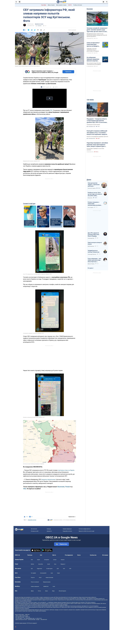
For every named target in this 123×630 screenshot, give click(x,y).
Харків (38, 559)
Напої (40, 577)
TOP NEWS (90, 100)
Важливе (90, 9)
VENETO (70, 5)
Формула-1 (63, 564)
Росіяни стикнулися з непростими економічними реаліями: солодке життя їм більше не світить (94, 203)
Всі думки (90, 268)
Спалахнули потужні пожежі (93, 124)
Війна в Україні (51, 5)
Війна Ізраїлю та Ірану (61, 5)
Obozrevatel (60, 486)
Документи (49, 531)
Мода (53, 590)
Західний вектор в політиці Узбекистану (93, 251)
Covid (54, 586)
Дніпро (54, 559)
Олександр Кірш (91, 238)
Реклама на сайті (34, 531)
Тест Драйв (33, 573)
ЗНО (64, 568)
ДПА (58, 568)
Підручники (39, 568)
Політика (29, 555)
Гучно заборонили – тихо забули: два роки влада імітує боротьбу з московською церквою (94, 260)
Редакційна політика (32, 519)
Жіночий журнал (62, 590)
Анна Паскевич (30, 24)
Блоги (79, 555)
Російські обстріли (77, 5)
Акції (52, 573)
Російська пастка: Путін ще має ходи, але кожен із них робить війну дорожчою (95, 194)
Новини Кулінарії (49, 577)
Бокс (55, 564)
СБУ (51, 110)
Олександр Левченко (92, 254)
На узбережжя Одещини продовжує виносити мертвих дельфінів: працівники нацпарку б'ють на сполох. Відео (93, 59)
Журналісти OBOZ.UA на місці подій (86, 531)
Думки (89, 179)
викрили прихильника (48, 479)
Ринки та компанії (35, 581)
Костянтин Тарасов (92, 188)
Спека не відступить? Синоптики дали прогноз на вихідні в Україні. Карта (93, 44)
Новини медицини (35, 586)
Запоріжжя (46, 559)
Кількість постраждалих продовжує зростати (97, 136)
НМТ (70, 568)
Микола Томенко (91, 263)
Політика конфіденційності (84, 528)
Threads (67, 486)
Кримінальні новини (39, 24)
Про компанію (34, 528)
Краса (46, 590)
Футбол (32, 564)
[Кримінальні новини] (50, 520)
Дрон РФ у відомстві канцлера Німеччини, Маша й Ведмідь (93, 234)
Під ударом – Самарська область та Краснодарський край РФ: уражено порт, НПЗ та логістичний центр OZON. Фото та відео (97, 120)
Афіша (32, 590)
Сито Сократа (90, 207)
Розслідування (69, 555)
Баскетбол (40, 564)
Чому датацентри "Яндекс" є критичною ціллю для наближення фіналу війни (94, 184)
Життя (54, 555)
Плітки (39, 590)
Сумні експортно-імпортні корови (95, 243)
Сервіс (58, 573)
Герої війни (43, 5)
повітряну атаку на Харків (66, 470)
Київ (32, 559)
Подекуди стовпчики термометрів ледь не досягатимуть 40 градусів (93, 50)
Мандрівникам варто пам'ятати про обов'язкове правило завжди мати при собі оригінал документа (97, 35)
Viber (24, 488)
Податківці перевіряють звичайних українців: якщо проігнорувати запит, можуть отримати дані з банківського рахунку (97, 144)
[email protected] (31, 619)
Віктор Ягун (90, 197)
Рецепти (33, 577)
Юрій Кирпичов (91, 246)
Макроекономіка (46, 581)
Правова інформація (67, 528)
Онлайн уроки (49, 568)
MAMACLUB (45, 586)
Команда (49, 528)
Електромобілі (43, 573)
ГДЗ (32, 568)
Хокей (48, 564)
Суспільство (93, 555)
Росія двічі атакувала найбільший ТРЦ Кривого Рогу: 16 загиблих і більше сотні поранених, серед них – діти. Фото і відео (97, 132)
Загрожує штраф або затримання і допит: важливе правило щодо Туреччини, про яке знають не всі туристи (97, 29)
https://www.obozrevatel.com (62, 597)
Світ (41, 555)
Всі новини (105, 555)
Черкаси (62, 559)
